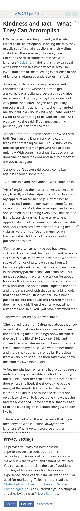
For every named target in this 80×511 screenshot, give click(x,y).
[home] (6, 5)
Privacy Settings (46, 493)
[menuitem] (6, 5)
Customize (45, 504)
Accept (11, 504)
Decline (26, 504)
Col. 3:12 (25, 62)
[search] (75, 5)
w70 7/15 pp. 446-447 (29, 13)
